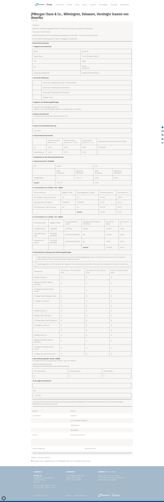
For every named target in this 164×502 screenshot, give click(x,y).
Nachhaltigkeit (103, 5)
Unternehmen (60, 5)
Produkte (69, 5)
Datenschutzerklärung (80, 495)
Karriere (84, 5)
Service (77, 5)
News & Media (124, 5)
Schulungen (113, 5)
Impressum (69, 495)
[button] (4, 498)
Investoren (93, 5)
